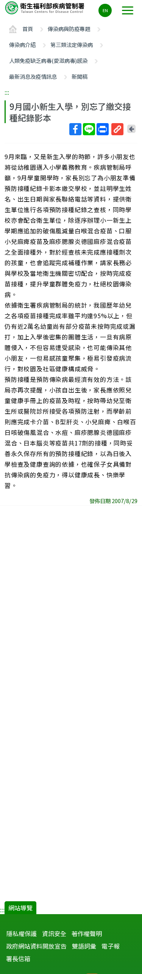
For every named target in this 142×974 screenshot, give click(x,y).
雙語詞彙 (84, 946)
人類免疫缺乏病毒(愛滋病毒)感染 (48, 60)
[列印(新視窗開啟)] (102, 129)
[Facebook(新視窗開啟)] (75, 129)
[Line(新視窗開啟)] (89, 129)
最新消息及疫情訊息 (33, 76)
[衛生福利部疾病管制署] (45, 7)
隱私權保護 (21, 933)
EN (105, 10)
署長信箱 (18, 958)
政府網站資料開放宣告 (36, 946)
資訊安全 (54, 933)
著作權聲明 (87, 933)
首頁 (27, 29)
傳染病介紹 (22, 44)
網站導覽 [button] (20, 907)
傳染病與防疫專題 (69, 29)
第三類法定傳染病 (71, 44)
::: (7, 92)
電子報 (110, 946)
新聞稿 (79, 76)
